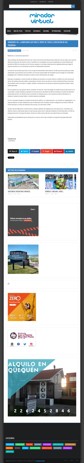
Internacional (56, 31)
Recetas (9, 448)
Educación (67, 31)
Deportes (10, 37)
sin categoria (35, 448)
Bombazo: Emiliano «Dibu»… (54, 191)
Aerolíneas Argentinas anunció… (19, 191)
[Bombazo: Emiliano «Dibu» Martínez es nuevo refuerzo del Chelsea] (60, 181)
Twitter (50, 2)
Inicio (9, 31)
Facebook (42, 2)
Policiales (10, 444)
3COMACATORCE (40, 461)
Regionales (36, 31)
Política (28, 31)
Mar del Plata (18, 31)
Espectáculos (58, 444)
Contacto (33, 2)
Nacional (46, 31)
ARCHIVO (10, 50)
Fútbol (25, 448)
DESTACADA (47, 444)
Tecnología (21, 37)
